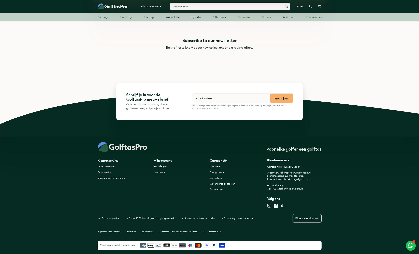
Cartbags (215, 166)
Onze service (104, 172)
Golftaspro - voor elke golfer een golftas (178, 231)
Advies (300, 6)
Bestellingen (160, 166)
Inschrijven (281, 98)
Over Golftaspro (106, 166)
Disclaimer (131, 231)
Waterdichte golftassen (222, 183)
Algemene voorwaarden (109, 231)
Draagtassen (217, 172)
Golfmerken (216, 189)
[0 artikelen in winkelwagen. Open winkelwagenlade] (320, 6)
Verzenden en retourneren (111, 177)
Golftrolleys (216, 177)
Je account (159, 172)
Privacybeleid (147, 231)
